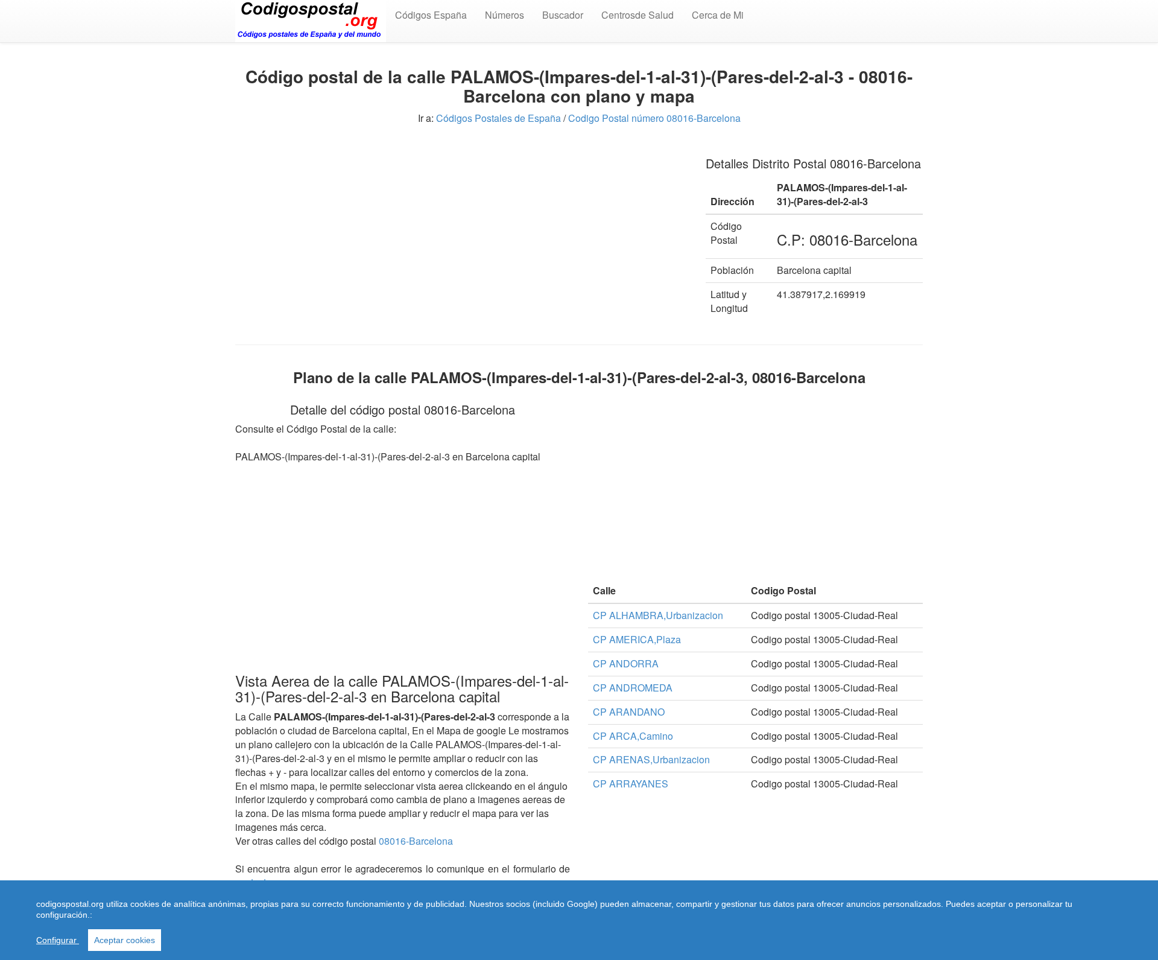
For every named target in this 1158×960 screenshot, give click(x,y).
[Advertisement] (461, 229)
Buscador (562, 15)
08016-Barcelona (416, 841)
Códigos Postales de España (498, 118)
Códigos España (431, 15)
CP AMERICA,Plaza (637, 639)
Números (504, 15)
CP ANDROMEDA (632, 688)
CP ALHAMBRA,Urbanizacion (658, 615)
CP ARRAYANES (630, 783)
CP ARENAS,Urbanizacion (651, 759)
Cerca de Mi (718, 15)
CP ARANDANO (629, 712)
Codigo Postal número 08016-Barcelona (654, 118)
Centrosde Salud (637, 15)
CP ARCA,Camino (633, 736)
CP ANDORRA (626, 663)
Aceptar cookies (124, 940)
